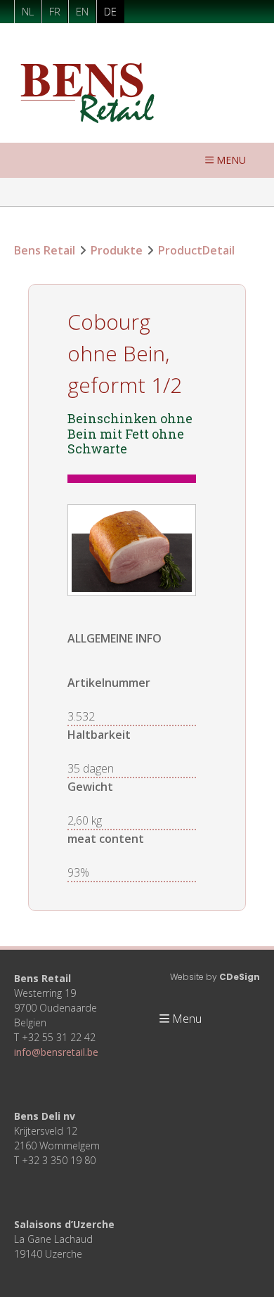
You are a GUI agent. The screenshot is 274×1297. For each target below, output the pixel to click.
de (110, 11)
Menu (231, 160)
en (82, 11)
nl (28, 11)
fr (54, 11)
